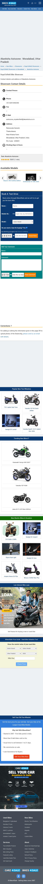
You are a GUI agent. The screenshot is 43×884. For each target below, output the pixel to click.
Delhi (4, 830)
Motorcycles (28, 824)
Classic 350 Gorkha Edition (12, 181)
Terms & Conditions (23, 231)
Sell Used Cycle (7, 861)
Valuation (19, 9)
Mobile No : (5, 214)
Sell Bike (4, 9)
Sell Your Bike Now (21, 757)
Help (26, 849)
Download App (35, 846)
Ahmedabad (6, 833)
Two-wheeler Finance (9, 846)
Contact (27, 852)
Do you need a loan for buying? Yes (14, 228)
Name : (4, 206)
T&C (26, 858)
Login (34, 3)
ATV (26, 833)
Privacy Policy (32, 858)
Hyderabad (13, 821)
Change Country (29, 861)
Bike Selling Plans (8, 852)
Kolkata (5, 836)
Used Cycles (12, 836)
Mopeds (27, 830)
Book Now (33, 236)
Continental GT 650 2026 (31, 182)
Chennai (5, 827)
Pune (10, 824)
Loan (39, 9)
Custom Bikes (29, 836)
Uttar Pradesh (28, 3)
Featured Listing (8, 855)
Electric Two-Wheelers (31, 821)
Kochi (11, 827)
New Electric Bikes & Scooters (21, 518)
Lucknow (10, 830)
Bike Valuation (7, 849)
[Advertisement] (21, 33)
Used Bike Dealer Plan (9, 858)
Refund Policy (29, 855)
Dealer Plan (27, 9)
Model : (4, 222)
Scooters (27, 827)
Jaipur (13, 833)
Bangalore (6, 821)
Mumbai (5, 824)
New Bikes (34, 9)
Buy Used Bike (12, 9)
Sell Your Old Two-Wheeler (21, 717)
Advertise (31, 849)
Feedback (33, 852)
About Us (27, 846)
